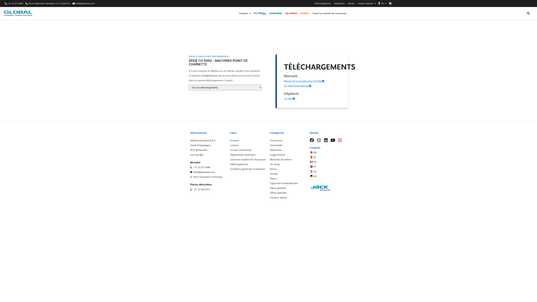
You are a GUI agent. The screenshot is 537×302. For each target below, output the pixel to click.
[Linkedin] (326, 140)
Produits (243, 13)
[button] (528, 13)
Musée (351, 3)
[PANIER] (390, 3)
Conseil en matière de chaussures (329, 13)
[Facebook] (312, 140)
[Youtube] (333, 140)
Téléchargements (323, 3)
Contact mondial (365, 3)
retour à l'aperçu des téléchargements (209, 56)
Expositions (339, 3)
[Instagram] (319, 140)
